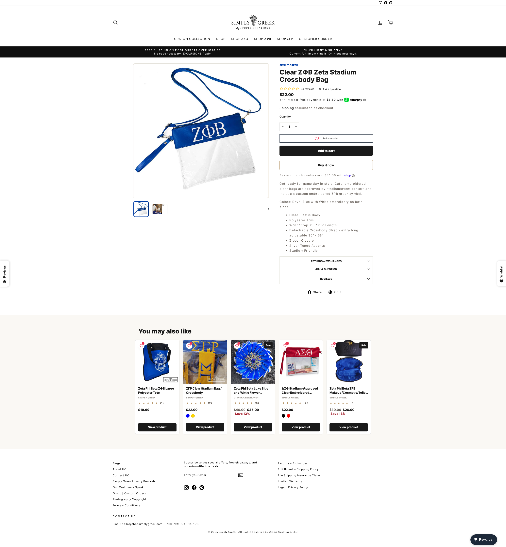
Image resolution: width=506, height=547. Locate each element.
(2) (210, 403)
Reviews (326, 278)
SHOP (220, 39)
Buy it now (326, 165)
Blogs (116, 463)
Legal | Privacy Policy (293, 487)
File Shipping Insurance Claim (299, 475)
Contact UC (121, 475)
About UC (120, 469)
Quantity (285, 116)
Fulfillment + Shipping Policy (298, 469)
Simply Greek (288, 65)
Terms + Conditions (126, 505)
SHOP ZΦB (262, 39)
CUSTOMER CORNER (315, 39)
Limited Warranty (290, 481)
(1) (162, 403)
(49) (307, 403)
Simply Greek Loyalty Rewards (134, 481)
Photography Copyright (129, 499)
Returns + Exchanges (293, 463)
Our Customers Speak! (129, 487)
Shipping (286, 108)
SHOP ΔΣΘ (239, 39)
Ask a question (326, 269)
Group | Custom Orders (129, 493)
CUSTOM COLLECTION (192, 39)
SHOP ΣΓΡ (285, 39)
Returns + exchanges (326, 261)
